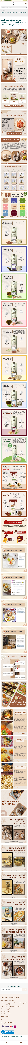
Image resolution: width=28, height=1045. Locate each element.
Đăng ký (25, 989)
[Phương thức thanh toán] (9, 1026)
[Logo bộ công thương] (7, 1032)
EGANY (11, 1036)
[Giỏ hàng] (25, 4)
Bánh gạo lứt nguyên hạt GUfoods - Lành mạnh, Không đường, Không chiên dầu (13, 22)
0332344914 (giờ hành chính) (15, 1006)
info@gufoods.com (10, 1009)
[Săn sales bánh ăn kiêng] (14, 0)
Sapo (21, 1036)
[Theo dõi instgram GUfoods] (3, 1020)
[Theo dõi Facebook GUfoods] (1, 1020)
